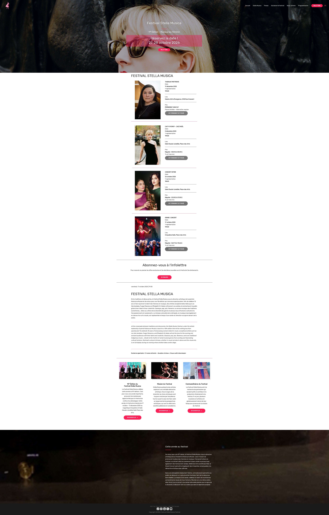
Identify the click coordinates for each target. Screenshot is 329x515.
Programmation (303, 5)
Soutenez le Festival (277, 5)
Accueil (247, 5)
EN (325, 5)
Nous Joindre (291, 5)
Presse (266, 5)
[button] (317, 5)
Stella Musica (257, 5)
